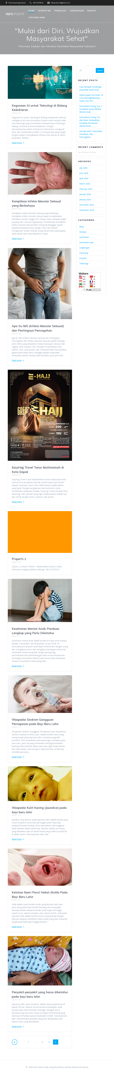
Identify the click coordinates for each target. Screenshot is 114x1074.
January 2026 (85, 194)
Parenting (83, 253)
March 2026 (84, 183)
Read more (17, 142)
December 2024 (86, 204)
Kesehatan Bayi (86, 242)
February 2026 (85, 189)
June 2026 (83, 173)
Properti (83, 258)
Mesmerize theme (80, 1067)
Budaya (91, 10)
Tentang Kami (36, 17)
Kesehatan (44, 10)
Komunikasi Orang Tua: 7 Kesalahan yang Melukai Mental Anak (90, 109)
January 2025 (85, 199)
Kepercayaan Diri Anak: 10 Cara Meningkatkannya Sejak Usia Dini (91, 98)
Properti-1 (19, 559)
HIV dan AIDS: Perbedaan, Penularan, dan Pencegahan (91, 134)
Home (31, 10)
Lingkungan (77, 10)
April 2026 (83, 178)
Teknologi (60, 10)
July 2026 (83, 168)
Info (15, 14)
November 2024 (86, 210)
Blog (81, 226)
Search (100, 70)
